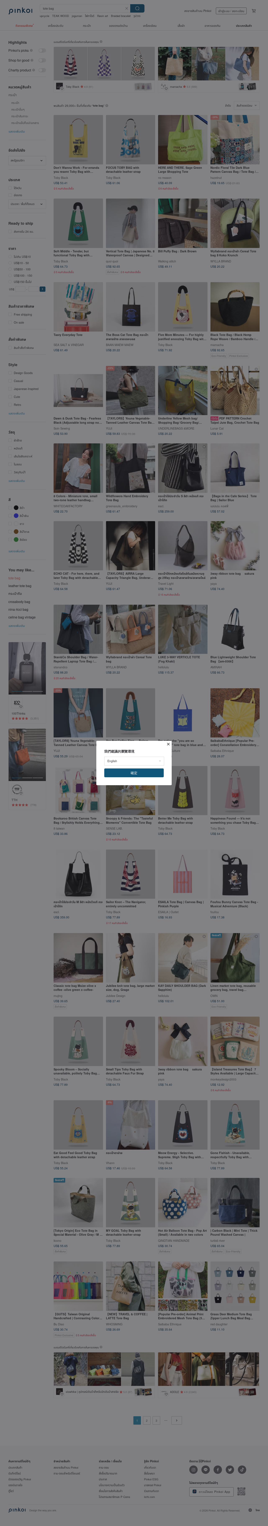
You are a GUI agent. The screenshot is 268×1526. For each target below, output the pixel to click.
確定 (134, 772)
